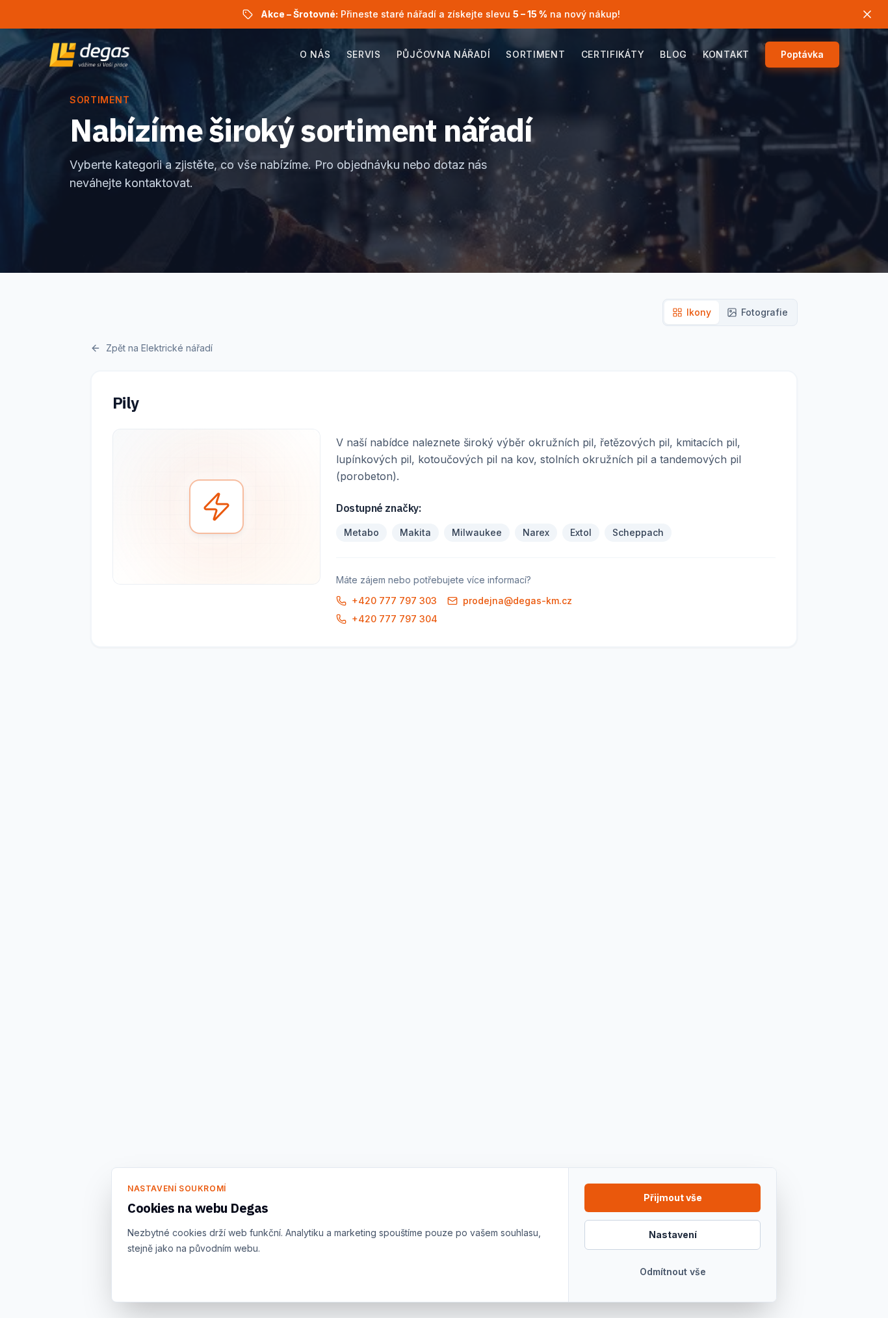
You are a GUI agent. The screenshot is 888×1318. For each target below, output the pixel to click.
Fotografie (764, 312)
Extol (581, 532)
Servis (363, 54)
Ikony (698, 312)
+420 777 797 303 (394, 600)
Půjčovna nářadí (444, 54)
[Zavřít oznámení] (867, 14)
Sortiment (535, 54)
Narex (536, 532)
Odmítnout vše (673, 1271)
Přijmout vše (673, 1197)
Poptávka (802, 54)
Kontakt (726, 54)
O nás (315, 54)
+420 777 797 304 (394, 618)
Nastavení (673, 1234)
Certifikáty (613, 54)
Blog (673, 54)
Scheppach (638, 532)
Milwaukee (477, 532)
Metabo (361, 532)
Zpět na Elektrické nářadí (159, 347)
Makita (415, 532)
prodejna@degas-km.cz (517, 600)
